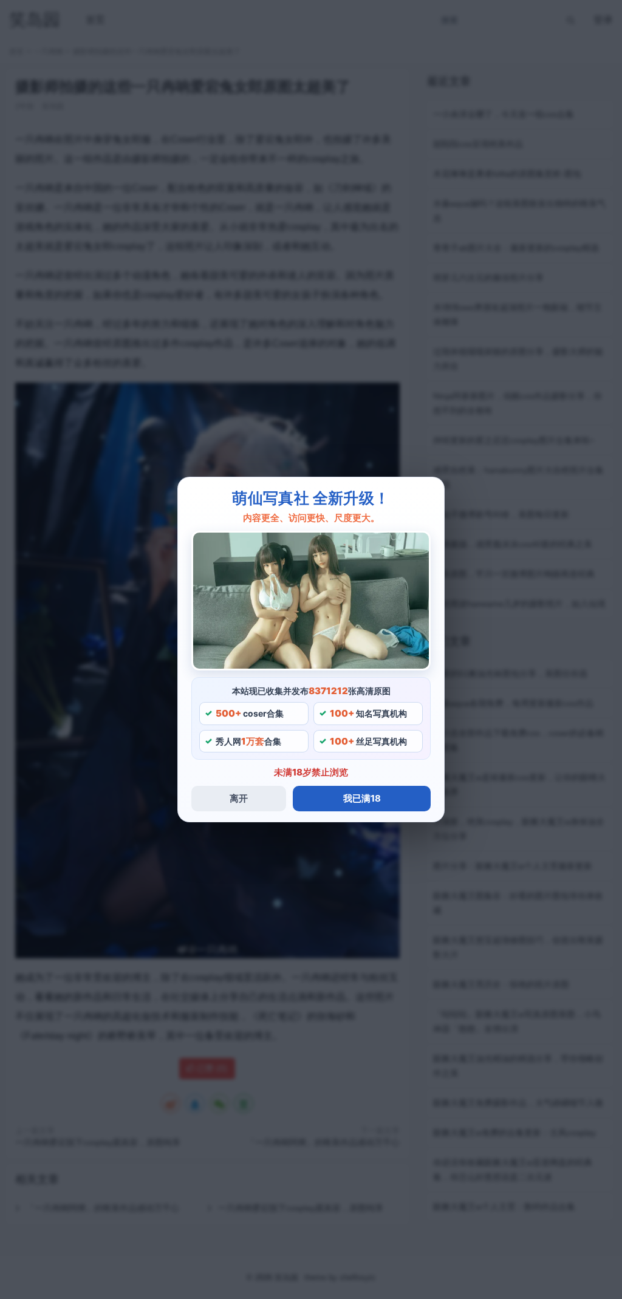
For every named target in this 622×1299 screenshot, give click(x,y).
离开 (239, 798)
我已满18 (362, 798)
